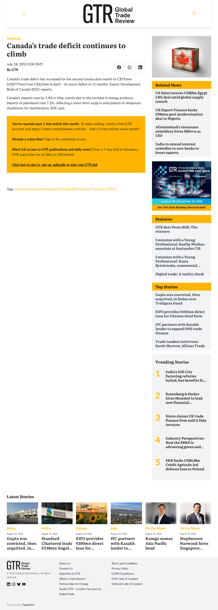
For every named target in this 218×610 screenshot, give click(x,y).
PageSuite (28, 605)
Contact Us (66, 568)
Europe (81, 528)
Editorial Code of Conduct (127, 584)
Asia (114, 528)
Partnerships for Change (74, 584)
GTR (14, 70)
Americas (14, 38)
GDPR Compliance (123, 574)
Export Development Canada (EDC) (54, 189)
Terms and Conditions (125, 563)
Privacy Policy (120, 568)
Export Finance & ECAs (99, 189)
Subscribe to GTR (69, 574)
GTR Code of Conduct (125, 579)
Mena (11, 528)
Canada (20, 189)
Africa (46, 528)
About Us (65, 563)
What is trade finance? (72, 579)
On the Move (155, 528)
